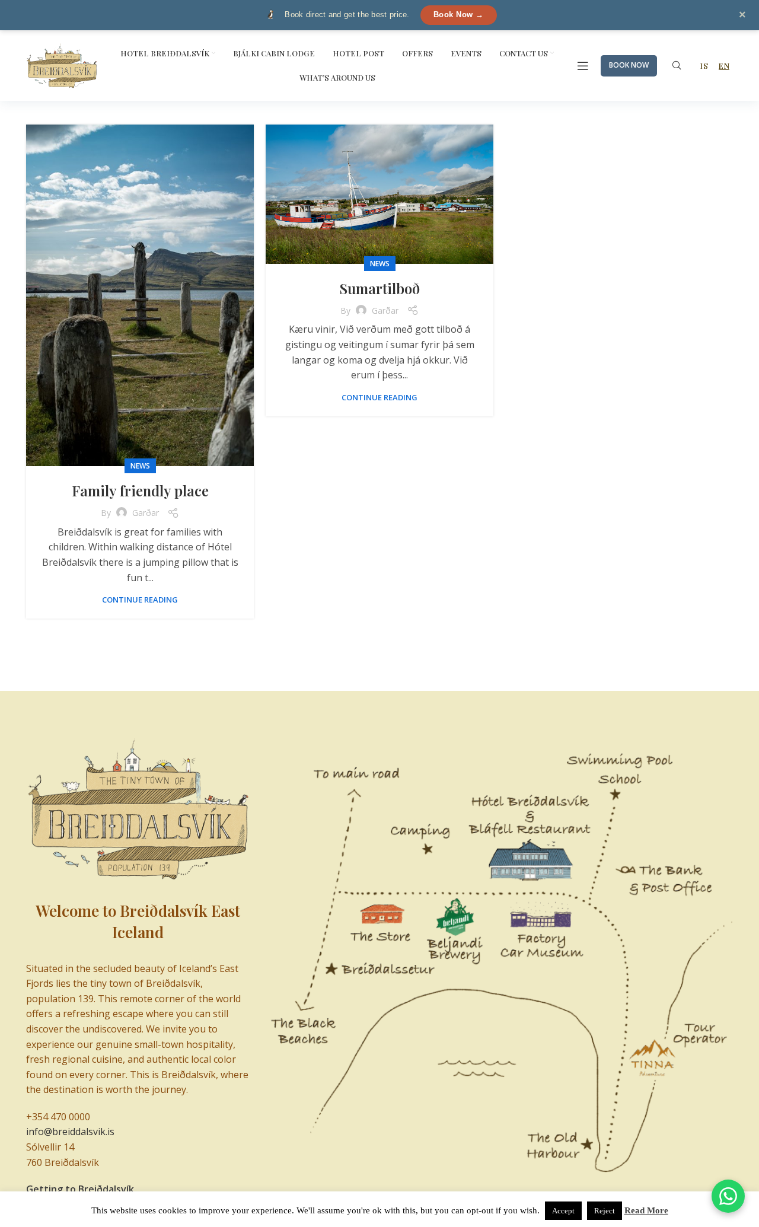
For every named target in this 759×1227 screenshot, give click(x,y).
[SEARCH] (676, 65)
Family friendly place (140, 490)
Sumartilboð (380, 288)
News (140, 466)
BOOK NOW (629, 65)
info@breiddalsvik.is (70, 1131)
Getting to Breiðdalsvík (80, 1189)
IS (704, 65)
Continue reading (140, 600)
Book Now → (458, 14)
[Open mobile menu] (583, 66)
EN (724, 65)
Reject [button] (604, 1210)
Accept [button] (563, 1210)
